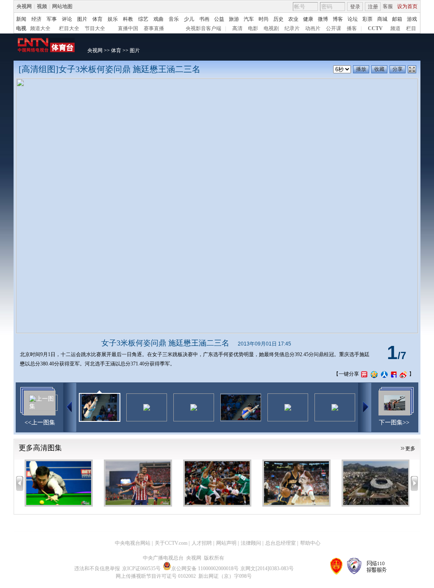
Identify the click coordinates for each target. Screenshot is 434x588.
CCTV (375, 28)
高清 (237, 28)
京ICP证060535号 (141, 568)
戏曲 (158, 19)
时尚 (264, 19)
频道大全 (40, 28)
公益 (219, 19)
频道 (395, 28)
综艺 (143, 19)
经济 (36, 19)
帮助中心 (310, 543)
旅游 (234, 19)
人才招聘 (202, 543)
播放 (361, 69)
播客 (352, 28)
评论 (67, 19)
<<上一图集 (40, 422)
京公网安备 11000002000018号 (205, 568)
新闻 (21, 19)
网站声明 (226, 543)
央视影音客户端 (203, 28)
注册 (373, 7)
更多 (410, 448)
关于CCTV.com (171, 543)
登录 (355, 7)
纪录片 (292, 28)
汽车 (249, 19)
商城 (382, 19)
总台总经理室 (280, 543)
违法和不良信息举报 (97, 568)
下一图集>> (394, 422)
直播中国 (128, 28)
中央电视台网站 (132, 543)
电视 (21, 28)
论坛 (353, 19)
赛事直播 (154, 28)
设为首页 (407, 6)
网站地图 (62, 6)
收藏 (379, 69)
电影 (253, 28)
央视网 (24, 6)
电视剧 (271, 28)
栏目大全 (69, 28)
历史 (278, 19)
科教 (128, 19)
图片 (82, 19)
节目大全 (95, 28)
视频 (42, 6)
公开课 (333, 28)
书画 (204, 19)
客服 (388, 6)
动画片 (312, 28)
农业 (293, 19)
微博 (323, 19)
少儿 (189, 19)
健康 (308, 19)
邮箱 (397, 19)
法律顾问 (251, 543)
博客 (338, 19)
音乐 (174, 19)
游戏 (412, 19)
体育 (97, 19)
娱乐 (113, 19)
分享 (397, 69)
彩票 (367, 19)
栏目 (411, 28)
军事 (52, 19)
